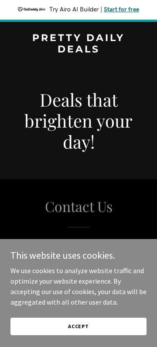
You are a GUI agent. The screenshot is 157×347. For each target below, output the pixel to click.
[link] (78, 49)
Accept (78, 326)
